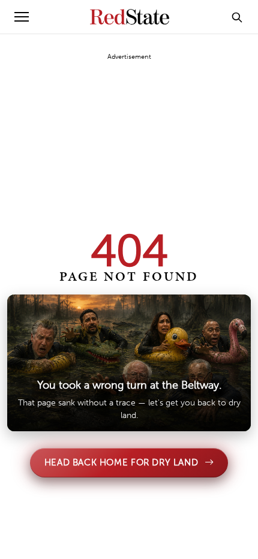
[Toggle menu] (22, 17)
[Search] (237, 16)
